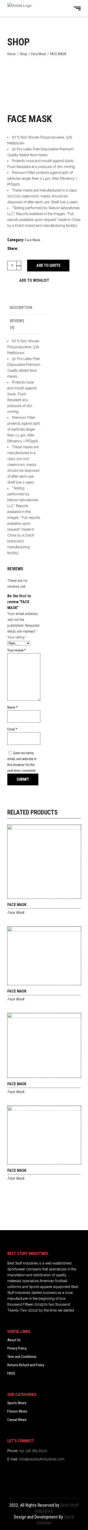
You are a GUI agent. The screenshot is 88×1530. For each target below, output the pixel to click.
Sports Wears (16, 1403)
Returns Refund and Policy (25, 1365)
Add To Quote (48, 265)
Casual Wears (17, 1419)
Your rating (17, 637)
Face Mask (38, 54)
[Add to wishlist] (77, 905)
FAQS (11, 1373)
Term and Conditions (21, 1356)
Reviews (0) (17, 324)
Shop (23, 54)
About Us (14, 1340)
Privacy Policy (17, 1348)
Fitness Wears (17, 1411)
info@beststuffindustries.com (42, 1459)
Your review (16, 650)
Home (11, 54)
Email (12, 729)
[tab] (27, 307)
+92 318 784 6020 (33, 1451)
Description (21, 307)
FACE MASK (16, 904)
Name (12, 707)
